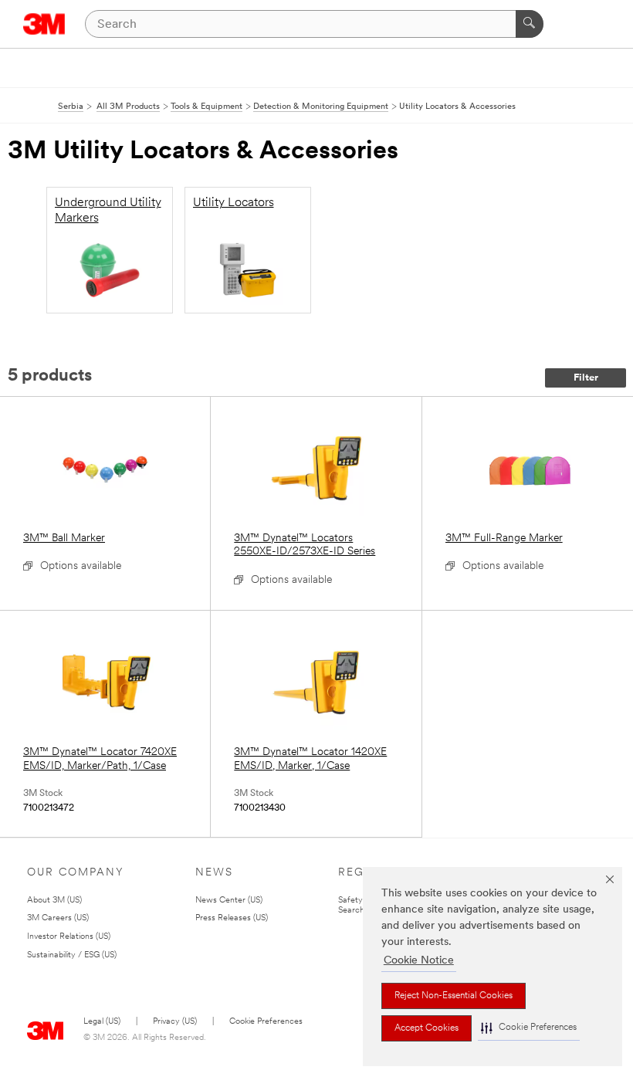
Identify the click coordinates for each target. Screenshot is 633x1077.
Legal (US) (101, 1022)
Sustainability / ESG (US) (72, 955)
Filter (586, 378)
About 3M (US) (54, 900)
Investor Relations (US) (68, 937)
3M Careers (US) (58, 918)
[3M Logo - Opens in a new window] (44, 24)
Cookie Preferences (266, 1022)
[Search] (529, 24)
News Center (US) (228, 900)
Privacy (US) (175, 1022)
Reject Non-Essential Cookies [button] (453, 996)
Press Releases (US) (231, 918)
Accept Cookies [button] (426, 1028)
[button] (529, 1028)
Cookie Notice (419, 961)
